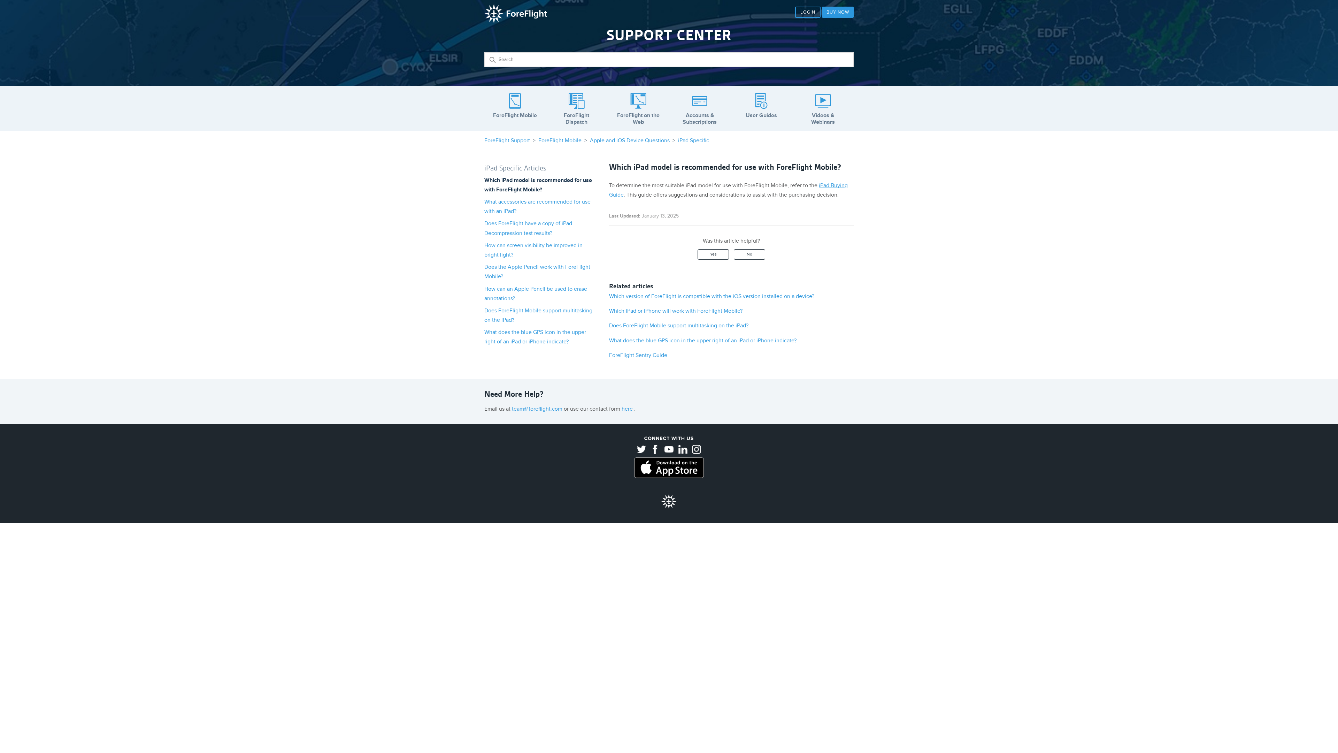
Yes (713, 254)
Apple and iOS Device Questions (630, 140)
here (628, 408)
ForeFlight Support (507, 140)
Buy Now (837, 12)
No (749, 254)
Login (807, 12)
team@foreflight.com (538, 408)
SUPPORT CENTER (669, 35)
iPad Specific (693, 140)
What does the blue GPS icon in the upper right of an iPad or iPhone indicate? (703, 340)
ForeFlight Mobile (560, 140)
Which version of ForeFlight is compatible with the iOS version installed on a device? (711, 296)
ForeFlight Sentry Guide (638, 355)
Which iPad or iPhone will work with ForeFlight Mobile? (676, 310)
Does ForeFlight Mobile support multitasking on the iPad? (678, 325)
